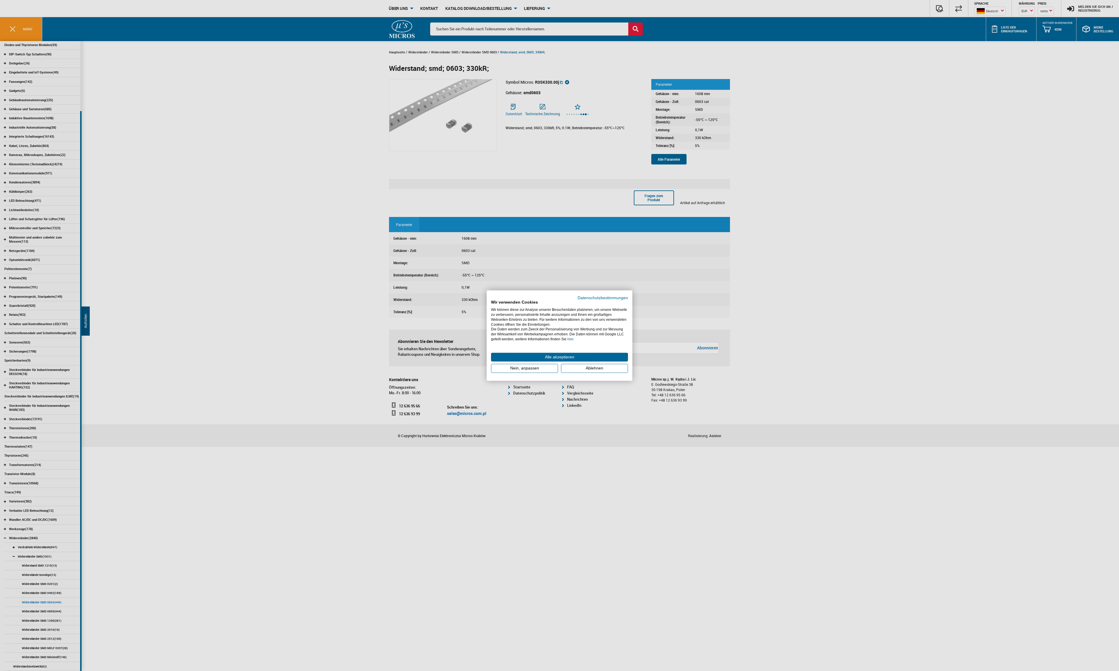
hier (570, 339)
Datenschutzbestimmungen (603, 297)
